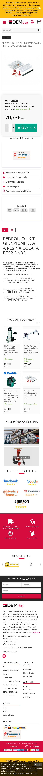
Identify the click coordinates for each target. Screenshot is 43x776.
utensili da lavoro (21, 457)
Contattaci (27, 669)
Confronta (15, 138)
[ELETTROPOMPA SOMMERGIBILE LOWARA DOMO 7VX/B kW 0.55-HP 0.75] (11, 335)
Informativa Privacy (10, 688)
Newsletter (27, 697)
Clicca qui (34, 773)
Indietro (6, 38)
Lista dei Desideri (29, 693)
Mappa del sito (28, 673)
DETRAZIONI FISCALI (10, 692)
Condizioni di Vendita (10, 685)
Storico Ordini (28, 690)
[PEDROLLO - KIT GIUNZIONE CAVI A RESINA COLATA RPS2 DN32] (21, 70)
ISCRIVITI (21, 596)
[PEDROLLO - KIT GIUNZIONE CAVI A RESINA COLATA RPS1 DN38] (31, 379)
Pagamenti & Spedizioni (11, 681)
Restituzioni (27, 676)
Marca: (7, 101)
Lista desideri (28, 138)
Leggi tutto (36, 632)
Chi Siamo (6, 667)
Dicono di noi (7, 678)
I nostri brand (21, 556)
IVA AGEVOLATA (8, 695)
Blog (4, 708)
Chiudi (38, 764)
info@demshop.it (11, 639)
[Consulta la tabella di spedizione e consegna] (29, 109)
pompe (21, 437)
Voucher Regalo (8, 715)
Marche (5, 711)
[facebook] (4, 656)
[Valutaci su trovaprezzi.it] (21, 155)
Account (26, 686)
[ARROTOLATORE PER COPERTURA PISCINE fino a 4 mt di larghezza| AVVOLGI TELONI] (31, 335)
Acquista (28, 128)
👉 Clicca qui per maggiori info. (25, 12)
